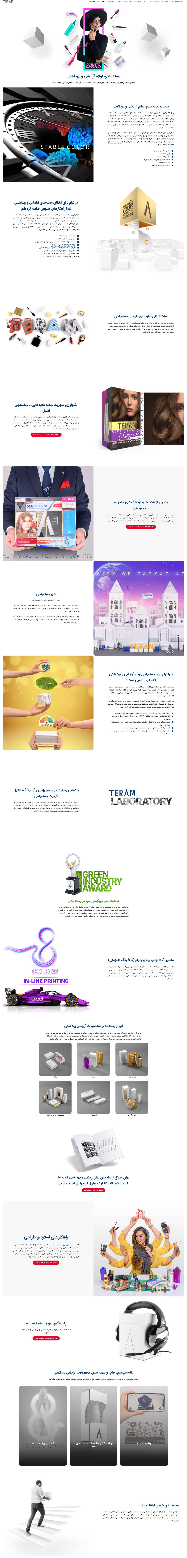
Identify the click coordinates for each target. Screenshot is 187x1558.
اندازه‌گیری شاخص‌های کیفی (68, 805)
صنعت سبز (115, 916)
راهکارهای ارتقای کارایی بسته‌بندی (63, 244)
